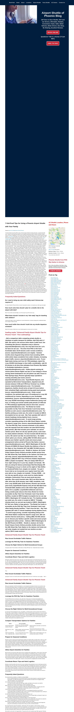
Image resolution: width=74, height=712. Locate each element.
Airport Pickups (54, 277)
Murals (53, 380)
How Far (53, 357)
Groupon (53, 343)
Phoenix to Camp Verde (56, 412)
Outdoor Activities (55, 392)
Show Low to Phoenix (55, 479)
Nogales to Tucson (55, 390)
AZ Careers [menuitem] (54, 2)
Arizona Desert (54, 288)
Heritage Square (54, 349)
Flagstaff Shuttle (54, 328)
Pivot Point (53, 447)
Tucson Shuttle (54, 511)
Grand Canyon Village (55, 340)
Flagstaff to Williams (55, 332)
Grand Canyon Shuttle (55, 338)
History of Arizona (55, 350)
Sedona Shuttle (54, 472)
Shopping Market (55, 477)
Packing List (54, 395)
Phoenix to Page (54, 420)
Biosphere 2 (54, 306)
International (54, 363)
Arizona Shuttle (55, 297)
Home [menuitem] (17, 2)
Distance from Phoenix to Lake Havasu (58, 320)
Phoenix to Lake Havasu (56, 418)
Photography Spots (55, 435)
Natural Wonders (54, 386)
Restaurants (54, 456)
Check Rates (55, 271)
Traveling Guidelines (55, 507)
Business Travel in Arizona (56, 309)
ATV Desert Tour (54, 300)
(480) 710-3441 (53, 43)
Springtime (53, 485)
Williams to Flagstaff (55, 522)
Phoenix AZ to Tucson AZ (56, 408)
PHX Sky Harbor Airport (56, 442)
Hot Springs (54, 355)
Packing (53, 393)
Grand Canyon (54, 335)
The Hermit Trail (54, 500)
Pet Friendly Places (55, 398)
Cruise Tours (54, 318)
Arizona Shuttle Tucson (56, 298)
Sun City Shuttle (54, 493)
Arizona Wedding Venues (56, 299)
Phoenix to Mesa (54, 419)
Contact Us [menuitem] (62, 2)
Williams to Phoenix (55, 523)
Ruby (52, 462)
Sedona (53, 470)
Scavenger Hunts (55, 465)
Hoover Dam (54, 352)
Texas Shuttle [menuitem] (46, 2)
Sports (53, 484)
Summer (53, 491)
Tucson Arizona (54, 510)
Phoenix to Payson (55, 421)
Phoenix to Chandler (55, 413)
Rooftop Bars (54, 460)
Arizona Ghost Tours (55, 291)
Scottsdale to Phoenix (55, 468)
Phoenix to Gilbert (55, 415)
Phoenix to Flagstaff (55, 414)
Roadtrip (53, 459)
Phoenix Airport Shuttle (56, 403)
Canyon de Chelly (55, 312)
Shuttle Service (55, 481)
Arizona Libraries (54, 293)
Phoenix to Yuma (55, 433)
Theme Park (54, 504)
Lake (53, 368)
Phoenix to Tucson (55, 431)
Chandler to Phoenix (55, 316)
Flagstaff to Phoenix (55, 329)
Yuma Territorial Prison (56, 530)
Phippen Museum (55, 401)
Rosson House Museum (56, 461)
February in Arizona (55, 322)
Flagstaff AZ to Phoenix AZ (56, 327)
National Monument (55, 385)
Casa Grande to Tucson (56, 314)
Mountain (53, 379)
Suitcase (53, 490)
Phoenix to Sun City (55, 430)
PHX (52, 436)
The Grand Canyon (55, 499)
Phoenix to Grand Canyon (56, 416)
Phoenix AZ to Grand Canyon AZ (57, 404)
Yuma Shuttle (54, 529)
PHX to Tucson (54, 443)
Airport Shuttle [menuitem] (37, 2)
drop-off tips (10, 236)
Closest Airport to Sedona (56, 317)
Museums (53, 381)
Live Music (53, 372)
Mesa (52, 375)
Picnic (52, 444)
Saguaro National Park (56, 464)
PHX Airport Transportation (56, 439)
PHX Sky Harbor (54, 441)
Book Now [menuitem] (12, 2)
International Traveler (55, 364)
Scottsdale (53, 466)
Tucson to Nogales (55, 513)
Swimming (53, 496)
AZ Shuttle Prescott (55, 301)
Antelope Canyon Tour (55, 283)
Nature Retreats (54, 387)
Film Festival (54, 323)
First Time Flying (54, 326)
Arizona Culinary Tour (55, 287)
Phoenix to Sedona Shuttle (56, 427)
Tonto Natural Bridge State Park (57, 506)
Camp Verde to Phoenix (56, 311)
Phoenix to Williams (55, 432)
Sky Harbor (53, 482)
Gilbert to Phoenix (55, 334)
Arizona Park (54, 295)
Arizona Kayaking (55, 292)
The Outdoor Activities (56, 502)
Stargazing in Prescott (56, 489)
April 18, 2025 (11, 230)
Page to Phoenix (54, 396)
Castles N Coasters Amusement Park (58, 315)
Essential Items (54, 321)
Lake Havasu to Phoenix (56, 369)
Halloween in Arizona (55, 344)
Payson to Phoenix (55, 397)
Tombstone (54, 505)
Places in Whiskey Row (56, 448)
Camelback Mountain (55, 310)
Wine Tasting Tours (55, 524)
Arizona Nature (54, 294)
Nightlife (53, 389)
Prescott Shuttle (55, 449)
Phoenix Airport (54, 402)
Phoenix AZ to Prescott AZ (56, 407)
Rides (52, 458)
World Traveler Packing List (56, 528)
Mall (52, 373)
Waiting (53, 516)
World (52, 525)
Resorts (53, 455)
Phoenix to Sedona (55, 426)
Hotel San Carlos (54, 356)
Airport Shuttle (54, 278)
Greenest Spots (54, 341)
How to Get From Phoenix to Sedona (58, 358)
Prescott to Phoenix (55, 450)
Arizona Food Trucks (55, 289)
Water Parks (54, 518)
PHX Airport (53, 437)
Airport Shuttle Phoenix (19, 230)
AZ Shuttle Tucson (55, 303)
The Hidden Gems (55, 501)
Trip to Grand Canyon (55, 508)
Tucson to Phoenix (55, 514)
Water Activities (54, 517)
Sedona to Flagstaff (55, 473)
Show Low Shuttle (55, 478)
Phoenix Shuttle (55, 409)
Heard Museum (54, 347)
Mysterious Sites (54, 384)
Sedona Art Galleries (55, 471)
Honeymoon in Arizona (56, 351)
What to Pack (54, 519)
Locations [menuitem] (28, 2)
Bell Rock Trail (54, 304)
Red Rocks (54, 454)
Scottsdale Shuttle (55, 467)
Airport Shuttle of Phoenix (56, 280)
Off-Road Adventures (55, 391)
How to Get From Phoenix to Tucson (58, 362)
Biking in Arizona (54, 305)
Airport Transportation (55, 282)
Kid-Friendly (54, 366)
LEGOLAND (54, 370)
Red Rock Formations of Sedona (58, 453)
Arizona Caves (54, 286)
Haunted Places (54, 345)
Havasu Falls (54, 346)
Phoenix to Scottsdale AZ (56, 425)
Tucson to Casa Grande (56, 512)
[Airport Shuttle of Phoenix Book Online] (21, 22)
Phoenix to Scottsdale (56, 424)
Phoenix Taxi (54, 410)
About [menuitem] (22, 2)
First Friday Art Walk (55, 324)
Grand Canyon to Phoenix (56, 339)
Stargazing (53, 488)
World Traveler (54, 527)
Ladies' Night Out (55, 367)
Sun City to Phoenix (55, 494)
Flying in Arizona (54, 333)
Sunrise (53, 495)
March (53, 374)
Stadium (53, 487)
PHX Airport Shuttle (55, 438)
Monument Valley (55, 378)
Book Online (53, 32)
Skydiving (53, 483)
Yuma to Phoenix (54, 531)
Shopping (53, 476)
